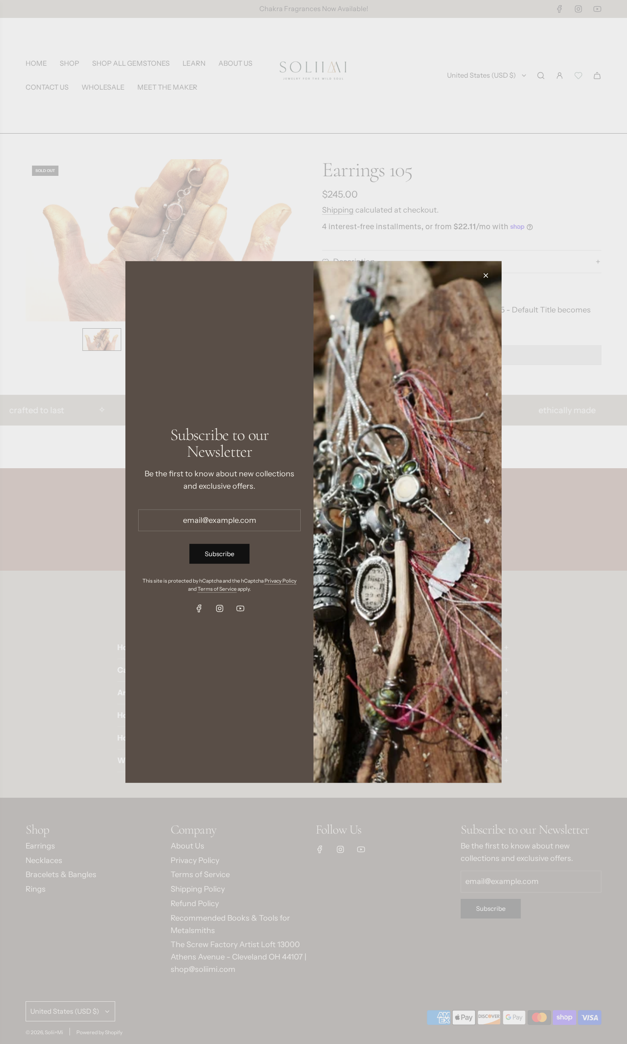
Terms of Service (217, 588)
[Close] (485, 275)
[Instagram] (219, 608)
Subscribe (219, 553)
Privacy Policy (280, 580)
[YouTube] (240, 608)
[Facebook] (199, 608)
